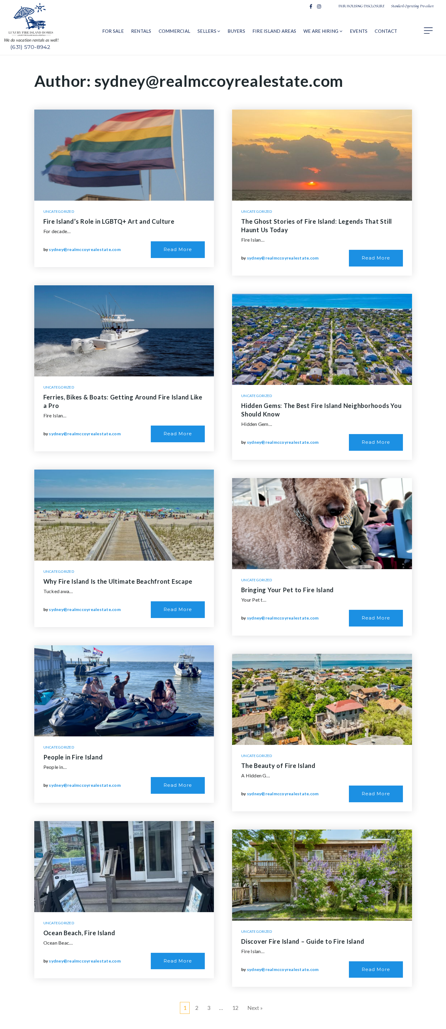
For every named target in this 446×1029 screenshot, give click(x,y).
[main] (223, 542)
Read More (178, 249)
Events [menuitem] (359, 31)
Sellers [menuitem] (207, 31)
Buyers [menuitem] (236, 31)
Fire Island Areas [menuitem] (274, 31)
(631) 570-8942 (30, 47)
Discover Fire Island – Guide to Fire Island (302, 941)
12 (235, 1007)
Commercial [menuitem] (175, 31)
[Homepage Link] (31, 18)
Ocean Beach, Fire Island (79, 932)
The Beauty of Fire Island (278, 765)
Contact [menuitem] (386, 31)
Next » (255, 1007)
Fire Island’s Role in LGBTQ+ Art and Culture (108, 221)
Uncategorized (58, 211)
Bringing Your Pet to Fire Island (287, 589)
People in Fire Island (73, 757)
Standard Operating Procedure (412, 6)
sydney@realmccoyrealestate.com (85, 249)
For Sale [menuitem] (113, 31)
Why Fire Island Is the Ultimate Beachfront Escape (117, 581)
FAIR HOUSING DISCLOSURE (362, 6)
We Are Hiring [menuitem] (321, 31)
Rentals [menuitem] (141, 31)
